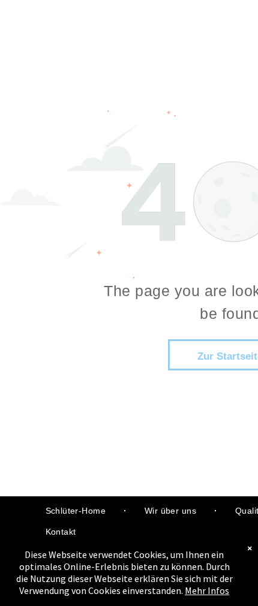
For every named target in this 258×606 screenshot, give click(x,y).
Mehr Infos (207, 590)
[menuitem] (77, 511)
